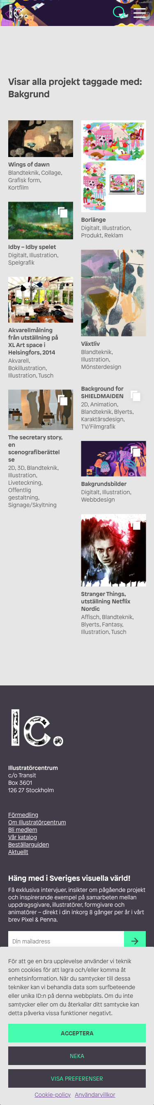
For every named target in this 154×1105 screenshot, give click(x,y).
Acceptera (77, 1033)
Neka (77, 1056)
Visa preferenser (77, 1078)
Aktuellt (18, 852)
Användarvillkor (95, 1095)
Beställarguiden (28, 845)
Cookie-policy (52, 1095)
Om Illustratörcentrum (37, 822)
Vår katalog (22, 837)
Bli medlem (22, 830)
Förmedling (23, 815)
